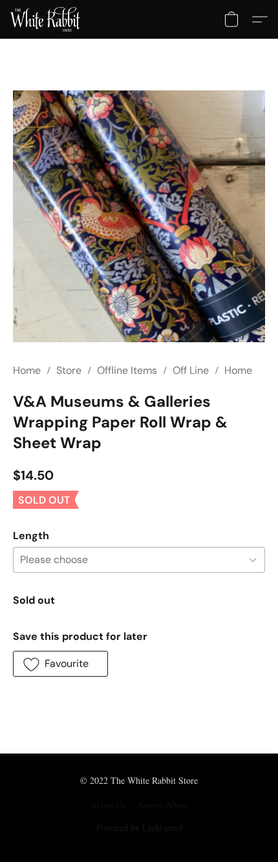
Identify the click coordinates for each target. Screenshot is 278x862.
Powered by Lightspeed (139, 827)
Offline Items (127, 370)
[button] (47, 19)
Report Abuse (163, 804)
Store (68, 370)
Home (27, 370)
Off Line (191, 370)
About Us (108, 804)
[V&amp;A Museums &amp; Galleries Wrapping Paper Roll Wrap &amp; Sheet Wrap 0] (139, 216)
